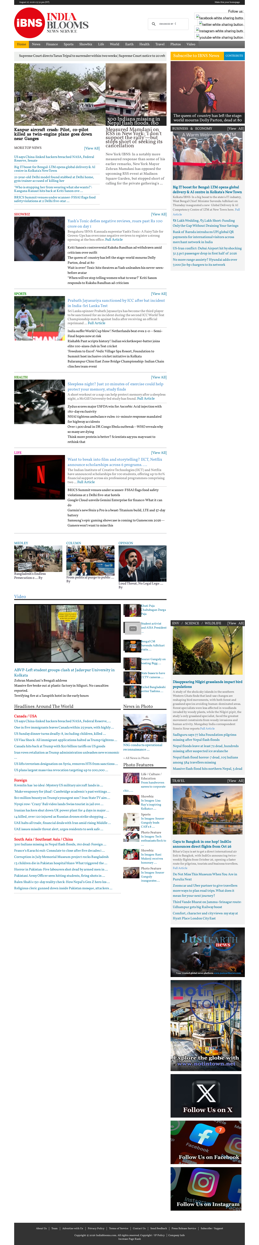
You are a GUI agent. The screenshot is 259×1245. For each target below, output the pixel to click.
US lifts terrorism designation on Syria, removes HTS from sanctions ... (66, 764)
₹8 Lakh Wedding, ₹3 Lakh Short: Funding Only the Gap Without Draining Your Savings (205, 223)
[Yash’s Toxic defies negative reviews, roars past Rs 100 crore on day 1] (39, 239)
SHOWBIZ (22, 214)
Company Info (176, 1235)
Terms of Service (118, 1228)
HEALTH (21, 377)
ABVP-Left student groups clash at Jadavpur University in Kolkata (64, 673)
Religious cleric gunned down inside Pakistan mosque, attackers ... (63, 888)
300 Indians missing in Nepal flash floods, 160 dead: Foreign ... (133, 123)
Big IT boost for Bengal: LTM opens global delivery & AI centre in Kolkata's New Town (54, 169)
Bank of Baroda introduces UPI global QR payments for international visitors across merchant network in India (203, 237)
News (36, 44)
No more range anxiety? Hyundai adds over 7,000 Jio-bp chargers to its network (205, 262)
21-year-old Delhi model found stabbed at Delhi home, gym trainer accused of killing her (54, 179)
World (114, 44)
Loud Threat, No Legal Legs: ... (141, 583)
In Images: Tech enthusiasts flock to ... (153, 841)
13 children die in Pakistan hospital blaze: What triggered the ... (60, 863)
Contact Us (139, 1228)
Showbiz (85, 44)
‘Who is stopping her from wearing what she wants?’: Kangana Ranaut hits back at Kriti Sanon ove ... (53, 189)
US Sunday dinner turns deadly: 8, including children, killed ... (60, 734)
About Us (41, 1228)
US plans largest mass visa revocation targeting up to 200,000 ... (61, 770)
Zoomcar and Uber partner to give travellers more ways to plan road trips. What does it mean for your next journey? (205, 890)
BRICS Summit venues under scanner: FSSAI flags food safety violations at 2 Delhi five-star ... (55, 199)
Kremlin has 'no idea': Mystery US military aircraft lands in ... (58, 785)
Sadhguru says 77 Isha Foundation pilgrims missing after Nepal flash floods (204, 737)
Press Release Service (184, 1228)
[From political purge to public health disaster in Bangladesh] (90, 560)
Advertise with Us (72, 1228)
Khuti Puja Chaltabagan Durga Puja (153, 610)
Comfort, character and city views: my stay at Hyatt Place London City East (205, 916)
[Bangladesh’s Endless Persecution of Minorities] (38, 558)
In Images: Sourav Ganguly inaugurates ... (152, 877)
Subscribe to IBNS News (196, 56)
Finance (52, 44)
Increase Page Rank (129, 1239)
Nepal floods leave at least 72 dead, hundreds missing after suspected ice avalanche (206, 749)
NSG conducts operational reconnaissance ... (142, 747)
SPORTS (20, 294)
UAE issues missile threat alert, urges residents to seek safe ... (58, 829)
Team (54, 1228)
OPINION (126, 543)
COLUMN (73, 543)
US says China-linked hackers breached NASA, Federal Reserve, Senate (54, 159)
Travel (160, 44)
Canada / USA (25, 716)
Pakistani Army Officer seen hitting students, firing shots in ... (59, 875)
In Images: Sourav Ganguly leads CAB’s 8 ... (152, 823)
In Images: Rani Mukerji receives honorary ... (152, 859)
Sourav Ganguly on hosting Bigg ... (153, 661)
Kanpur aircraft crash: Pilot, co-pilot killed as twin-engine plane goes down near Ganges (53, 134)
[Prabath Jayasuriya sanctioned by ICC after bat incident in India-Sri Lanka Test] (39, 318)
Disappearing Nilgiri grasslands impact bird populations (207, 684)
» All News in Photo (136, 758)
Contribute (234, 56)
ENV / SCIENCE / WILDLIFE (196, 623)
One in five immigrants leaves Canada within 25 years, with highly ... (64, 727)
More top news (27, 148)
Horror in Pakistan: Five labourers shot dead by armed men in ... (61, 869)
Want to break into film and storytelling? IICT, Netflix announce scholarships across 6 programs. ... (115, 462)
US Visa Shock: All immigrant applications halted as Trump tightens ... (65, 740)
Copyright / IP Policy (152, 1235)
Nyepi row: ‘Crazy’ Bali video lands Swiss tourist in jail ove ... (58, 804)
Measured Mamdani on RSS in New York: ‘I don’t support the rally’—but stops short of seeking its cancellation (134, 137)
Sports (68, 44)
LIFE (17, 453)
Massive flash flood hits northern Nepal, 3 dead (207, 768)
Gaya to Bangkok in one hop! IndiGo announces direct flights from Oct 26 (202, 844)
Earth (129, 44)
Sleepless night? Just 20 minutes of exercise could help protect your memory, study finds (115, 386)
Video (191, 44)
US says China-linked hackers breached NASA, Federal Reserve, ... (62, 721)
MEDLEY (21, 543)
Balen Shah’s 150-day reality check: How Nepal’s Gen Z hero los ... (62, 882)
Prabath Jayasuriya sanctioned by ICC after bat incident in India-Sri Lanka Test (116, 303)
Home (21, 44)
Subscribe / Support (212, 1228)
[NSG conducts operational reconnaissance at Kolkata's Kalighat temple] (145, 728)
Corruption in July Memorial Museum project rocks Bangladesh (61, 857)
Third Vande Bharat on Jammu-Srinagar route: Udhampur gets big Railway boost (207, 904)
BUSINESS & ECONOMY (192, 128)
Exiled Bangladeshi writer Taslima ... (153, 689)
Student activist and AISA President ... (154, 628)
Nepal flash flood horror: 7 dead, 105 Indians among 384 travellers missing (205, 760)
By (40, 578)
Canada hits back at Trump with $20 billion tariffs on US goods (59, 746)
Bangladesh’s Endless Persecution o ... (30, 576)
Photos (175, 44)
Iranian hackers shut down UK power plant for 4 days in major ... (61, 810)
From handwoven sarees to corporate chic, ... (144, 787)
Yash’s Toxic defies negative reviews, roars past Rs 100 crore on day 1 (115, 223)
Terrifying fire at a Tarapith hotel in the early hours (51, 695)
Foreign (20, 780)
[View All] (92, 148)
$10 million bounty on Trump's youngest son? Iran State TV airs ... (62, 798)
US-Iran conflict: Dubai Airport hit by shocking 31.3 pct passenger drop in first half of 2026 (207, 251)
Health (144, 44)
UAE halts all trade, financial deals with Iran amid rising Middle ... (62, 823)
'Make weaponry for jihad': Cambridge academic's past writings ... (62, 791)
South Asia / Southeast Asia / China (43, 839)
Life (101, 44)
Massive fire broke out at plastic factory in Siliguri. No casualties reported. (61, 688)
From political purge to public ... (90, 577)
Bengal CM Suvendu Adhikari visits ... (153, 646)
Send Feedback (158, 1228)
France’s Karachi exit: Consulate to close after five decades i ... (59, 850)
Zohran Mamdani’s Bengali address (40, 680)
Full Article (114, 239)
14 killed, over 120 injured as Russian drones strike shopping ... (60, 816)
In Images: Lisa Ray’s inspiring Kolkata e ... (151, 805)
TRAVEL (178, 781)
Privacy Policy (96, 1228)
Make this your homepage (227, 2)
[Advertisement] (208, 444)
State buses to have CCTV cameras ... (153, 675)
